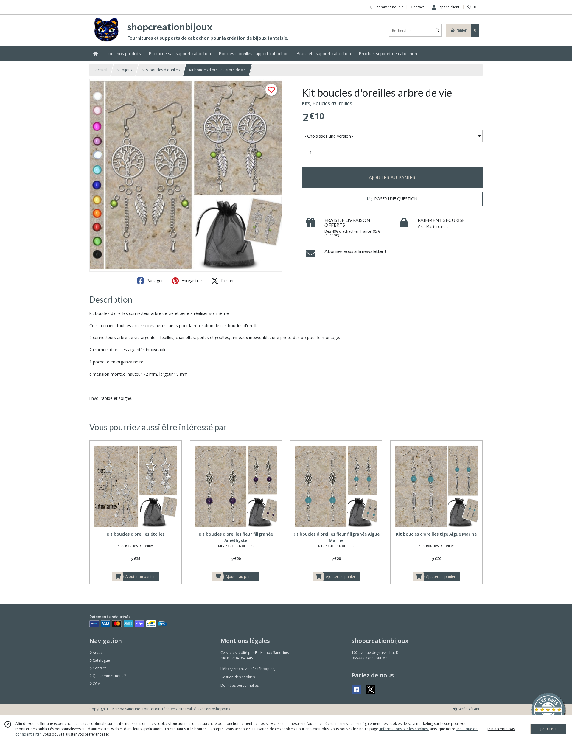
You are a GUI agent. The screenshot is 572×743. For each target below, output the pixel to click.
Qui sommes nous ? (109, 675)
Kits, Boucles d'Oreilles (327, 103)
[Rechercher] (437, 30)
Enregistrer (191, 280)
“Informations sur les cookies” (404, 728)
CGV (96, 683)
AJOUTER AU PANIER (392, 177)
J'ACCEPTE (548, 728)
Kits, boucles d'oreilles (161, 69)
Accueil (101, 69)
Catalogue (101, 660)
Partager (154, 280)
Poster (227, 280)
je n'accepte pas (501, 728)
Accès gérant (468, 708)
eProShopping (218, 708)
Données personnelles (239, 685)
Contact (417, 7)
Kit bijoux (124, 69)
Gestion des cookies (237, 677)
